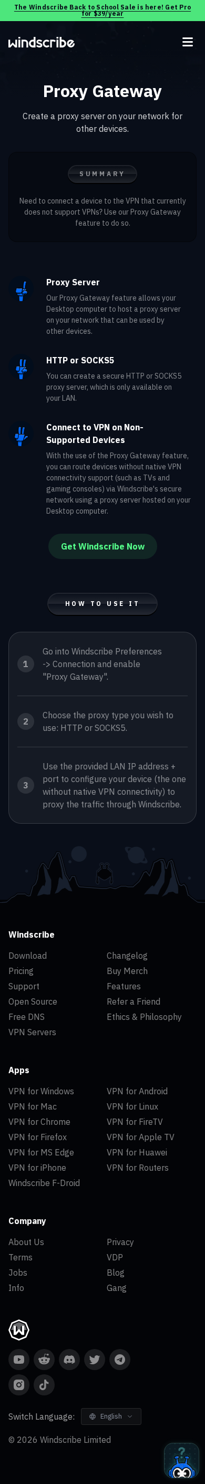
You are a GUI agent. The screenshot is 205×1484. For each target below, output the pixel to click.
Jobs (17, 1272)
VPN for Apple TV (141, 1137)
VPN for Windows (41, 1091)
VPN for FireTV (135, 1121)
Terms (20, 1257)
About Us (26, 1242)
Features (124, 986)
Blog (116, 1272)
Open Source (32, 1001)
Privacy (120, 1242)
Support (23, 986)
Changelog (127, 955)
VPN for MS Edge (41, 1152)
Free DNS (26, 1016)
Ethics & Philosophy (144, 1016)
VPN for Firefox (37, 1137)
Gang (117, 1288)
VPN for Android (137, 1091)
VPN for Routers (138, 1167)
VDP (115, 1257)
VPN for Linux (132, 1106)
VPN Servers (32, 1032)
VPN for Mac (32, 1106)
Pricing (21, 971)
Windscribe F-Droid (44, 1183)
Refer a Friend (133, 1001)
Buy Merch (127, 971)
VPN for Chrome (39, 1121)
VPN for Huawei (137, 1152)
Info (16, 1288)
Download (27, 955)
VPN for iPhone (37, 1167)
